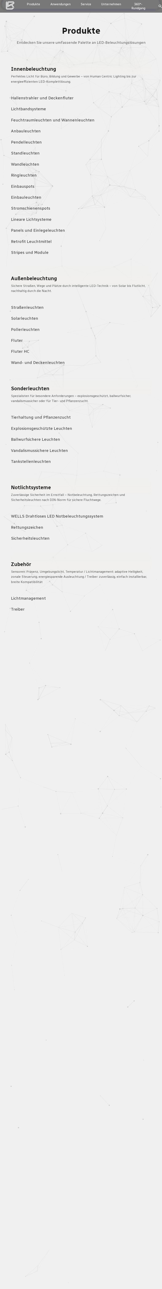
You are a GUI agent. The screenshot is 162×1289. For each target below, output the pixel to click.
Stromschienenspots (30, 208)
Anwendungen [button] (60, 4)
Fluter (17, 340)
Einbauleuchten (26, 197)
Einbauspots (22, 186)
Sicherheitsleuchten (30, 538)
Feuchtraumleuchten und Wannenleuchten (52, 120)
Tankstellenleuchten (31, 461)
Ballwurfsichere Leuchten (35, 439)
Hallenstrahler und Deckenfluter (42, 98)
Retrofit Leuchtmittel (31, 241)
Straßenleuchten (27, 307)
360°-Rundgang (138, 6)
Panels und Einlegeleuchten (38, 230)
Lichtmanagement (28, 598)
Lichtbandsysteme (28, 109)
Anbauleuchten (26, 131)
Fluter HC (20, 351)
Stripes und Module (30, 252)
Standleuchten (25, 153)
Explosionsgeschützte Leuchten (41, 428)
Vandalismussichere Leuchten (39, 450)
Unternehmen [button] (111, 4)
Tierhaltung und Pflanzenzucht (41, 417)
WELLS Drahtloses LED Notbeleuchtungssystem (57, 516)
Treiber (18, 609)
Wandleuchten (25, 164)
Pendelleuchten (26, 142)
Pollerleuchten (25, 329)
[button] (138, 6)
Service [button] (86, 4)
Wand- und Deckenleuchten (38, 362)
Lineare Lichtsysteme (31, 219)
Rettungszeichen (27, 527)
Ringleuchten (24, 175)
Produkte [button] (33, 4)
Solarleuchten (24, 318)
